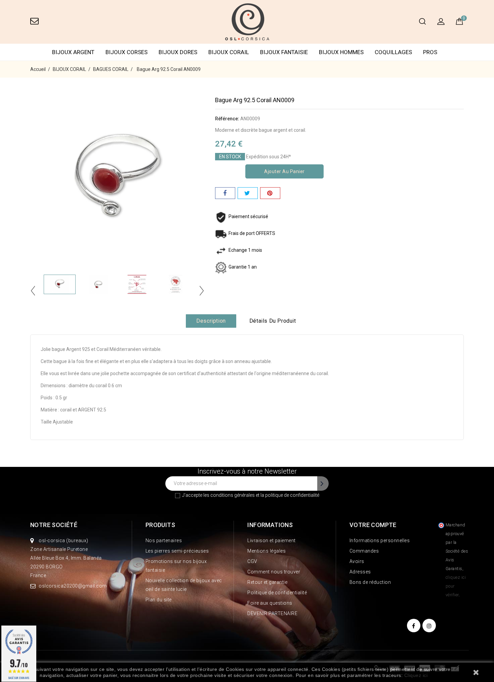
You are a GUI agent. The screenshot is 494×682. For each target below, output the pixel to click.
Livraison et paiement (271, 540)
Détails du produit (272, 321)
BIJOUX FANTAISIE (284, 52)
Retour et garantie (267, 582)
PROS (430, 52)
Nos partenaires (164, 540)
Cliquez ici (416, 675)
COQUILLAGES (393, 52)
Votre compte (373, 524)
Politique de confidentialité (277, 592)
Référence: (227, 118)
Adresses (360, 571)
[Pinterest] (270, 193)
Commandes (364, 551)
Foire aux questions (269, 603)
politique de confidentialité (292, 495)
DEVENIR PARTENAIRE (272, 613)
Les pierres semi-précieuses (177, 551)
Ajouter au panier (284, 171)
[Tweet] (247, 193)
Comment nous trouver (273, 571)
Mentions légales (266, 551)
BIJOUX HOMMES (341, 52)
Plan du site (159, 599)
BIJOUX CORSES (127, 52)
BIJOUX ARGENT (73, 52)
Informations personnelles (379, 540)
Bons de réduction (370, 582)
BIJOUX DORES (178, 52)
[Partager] (225, 193)
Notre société (53, 524)
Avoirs (356, 561)
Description (211, 321)
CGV (252, 561)
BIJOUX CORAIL (228, 52)
